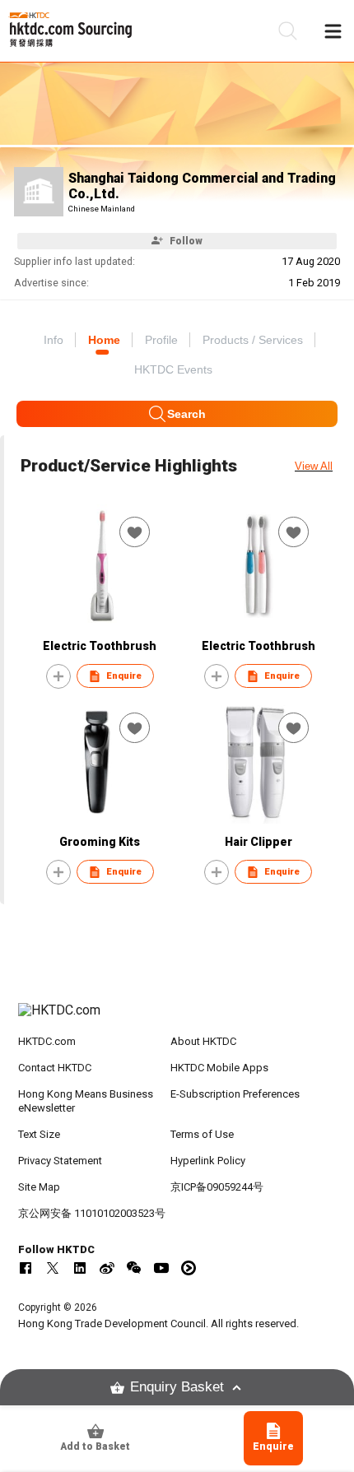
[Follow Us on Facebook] (25, 1268)
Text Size (39, 1134)
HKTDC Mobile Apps (219, 1067)
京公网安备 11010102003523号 (91, 1213)
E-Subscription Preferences (235, 1094)
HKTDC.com (47, 1041)
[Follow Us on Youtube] (161, 1268)
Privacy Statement (60, 1160)
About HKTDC (203, 1041)
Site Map (39, 1187)
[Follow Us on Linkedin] (79, 1268)
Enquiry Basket (177, 1387)
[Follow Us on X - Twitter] (52, 1268)
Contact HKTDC (54, 1067)
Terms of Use (202, 1134)
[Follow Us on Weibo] (107, 1268)
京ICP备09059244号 (216, 1187)
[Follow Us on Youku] (188, 1268)
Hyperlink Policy (207, 1160)
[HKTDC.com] (177, 1018)
